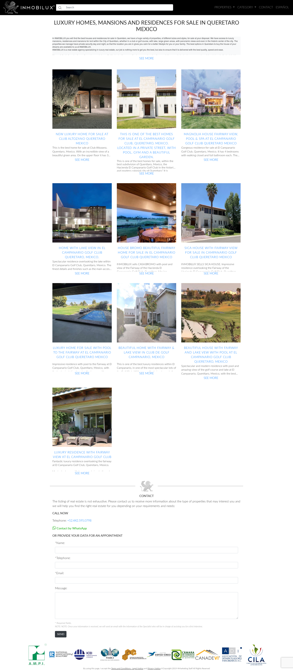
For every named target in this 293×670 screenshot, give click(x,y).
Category (245, 7)
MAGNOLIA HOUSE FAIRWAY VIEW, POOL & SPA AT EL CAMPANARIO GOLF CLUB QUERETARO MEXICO (211, 139)
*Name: (60, 543)
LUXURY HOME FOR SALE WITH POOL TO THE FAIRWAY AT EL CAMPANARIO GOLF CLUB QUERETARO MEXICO (82, 353)
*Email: (59, 573)
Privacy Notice (154, 668)
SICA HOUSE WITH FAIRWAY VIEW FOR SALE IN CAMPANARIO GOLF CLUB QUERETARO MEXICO (211, 253)
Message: (61, 588)
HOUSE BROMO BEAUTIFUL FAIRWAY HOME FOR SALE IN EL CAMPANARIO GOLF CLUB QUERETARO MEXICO (146, 253)
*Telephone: (62, 558)
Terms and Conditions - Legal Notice (127, 668)
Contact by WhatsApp (71, 528)
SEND (60, 634)
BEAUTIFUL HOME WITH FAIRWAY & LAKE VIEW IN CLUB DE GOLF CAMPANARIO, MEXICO (146, 353)
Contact (266, 7)
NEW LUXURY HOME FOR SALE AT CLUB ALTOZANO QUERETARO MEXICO (82, 139)
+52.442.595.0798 (79, 520)
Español (282, 7)
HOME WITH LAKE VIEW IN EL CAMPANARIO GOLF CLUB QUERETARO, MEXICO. (82, 253)
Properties (223, 7)
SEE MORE (146, 58)
